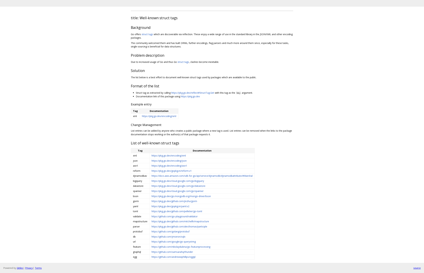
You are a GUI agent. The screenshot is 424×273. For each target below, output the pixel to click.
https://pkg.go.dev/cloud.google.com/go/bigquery (178, 180)
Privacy (29, 268)
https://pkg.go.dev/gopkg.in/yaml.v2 (170, 206)
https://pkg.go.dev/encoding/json (169, 160)
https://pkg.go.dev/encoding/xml (159, 116)
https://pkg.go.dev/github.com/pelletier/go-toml (177, 211)
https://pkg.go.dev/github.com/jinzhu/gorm (174, 201)
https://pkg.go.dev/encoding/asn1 (169, 165)
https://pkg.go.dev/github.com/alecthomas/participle (179, 226)
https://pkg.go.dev (190, 96)
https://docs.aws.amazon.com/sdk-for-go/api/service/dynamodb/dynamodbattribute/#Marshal (202, 175)
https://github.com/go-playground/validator (175, 216)
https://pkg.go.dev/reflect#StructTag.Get (192, 92)
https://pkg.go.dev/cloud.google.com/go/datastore (178, 185)
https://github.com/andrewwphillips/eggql (173, 256)
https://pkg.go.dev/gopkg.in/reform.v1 (172, 170)
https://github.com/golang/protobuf (170, 231)
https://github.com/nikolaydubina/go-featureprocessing (181, 246)
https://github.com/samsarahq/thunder (172, 251)
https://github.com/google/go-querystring (174, 241)
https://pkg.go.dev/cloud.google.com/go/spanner (178, 191)
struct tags (147, 34)
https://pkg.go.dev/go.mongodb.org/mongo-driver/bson (181, 196)
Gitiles (20, 268)
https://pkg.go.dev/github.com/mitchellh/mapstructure (180, 221)
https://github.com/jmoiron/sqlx (168, 236)
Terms (38, 268)
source (417, 268)
